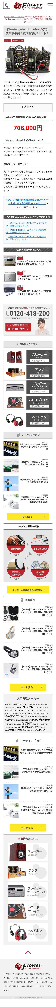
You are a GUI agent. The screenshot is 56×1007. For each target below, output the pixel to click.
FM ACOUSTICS (19, 710)
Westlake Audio (29, 730)
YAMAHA (40, 729)
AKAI (14, 704)
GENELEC (8, 713)
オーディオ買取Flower (24, 997)
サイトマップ (45, 978)
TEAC (19, 727)
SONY (27, 723)
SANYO (10, 724)
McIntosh (42, 716)
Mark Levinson (32, 716)
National (18, 720)
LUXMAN (10, 715)
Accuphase (8, 704)
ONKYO (33, 719)
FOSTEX (42, 710)
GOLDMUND (16, 713)
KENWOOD (35, 713)
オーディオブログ (40, 986)
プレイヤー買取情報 (41, 982)
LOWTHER (44, 713)
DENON (27, 707)
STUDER (40, 724)
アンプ (7, 40)
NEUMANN (24, 720)
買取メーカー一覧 (12, 978)
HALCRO (24, 713)
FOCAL (33, 710)
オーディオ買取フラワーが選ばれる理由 (21, 974)
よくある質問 (34, 978)
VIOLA (42, 727)
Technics (27, 726)
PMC (6, 724)
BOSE (19, 708)
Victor (35, 726)
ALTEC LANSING (25, 704)
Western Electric (18, 40)
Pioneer (45, 719)
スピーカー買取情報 (16, 982)
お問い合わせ (24, 978)
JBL (29, 713)
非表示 (30, 106)
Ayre (42, 704)
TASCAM (14, 727)
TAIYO (45, 724)
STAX (34, 724)
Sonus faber (18, 724)
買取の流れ (39, 974)
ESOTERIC (37, 708)
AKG (17, 704)
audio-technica (36, 704)
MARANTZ (21, 716)
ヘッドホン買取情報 (26, 986)
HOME (6, 974)
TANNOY (8, 727)
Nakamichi (10, 720)
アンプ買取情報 (28, 982)
